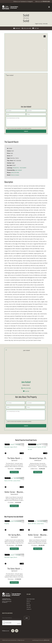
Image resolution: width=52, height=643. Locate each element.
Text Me (27, 391)
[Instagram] (16, 630)
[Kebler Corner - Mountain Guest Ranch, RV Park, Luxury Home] (14, 482)
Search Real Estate (31, 599)
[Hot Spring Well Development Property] (14, 525)
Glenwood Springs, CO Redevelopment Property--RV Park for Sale (37, 458)
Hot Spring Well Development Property (14, 535)
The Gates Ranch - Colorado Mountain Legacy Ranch (14, 458)
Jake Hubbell (18, 170)
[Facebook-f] (12, 630)
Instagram (30, 1)
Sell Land (29, 607)
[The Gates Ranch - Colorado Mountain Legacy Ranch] (14, 448)
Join (27, 618)
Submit (26, 131)
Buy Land (29, 605)
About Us (29, 601)
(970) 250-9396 (15, 172)
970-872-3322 (8, 601)
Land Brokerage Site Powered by (38, 640)
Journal (28, 603)
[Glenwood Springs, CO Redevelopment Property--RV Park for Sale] (38, 448)
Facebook (23, 1)
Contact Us (29, 609)
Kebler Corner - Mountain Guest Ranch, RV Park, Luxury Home (14, 492)
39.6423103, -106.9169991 (19, 167)
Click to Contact (15, 175)
